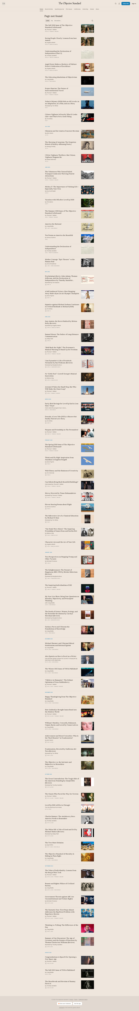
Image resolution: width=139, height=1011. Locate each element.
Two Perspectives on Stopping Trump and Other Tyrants (61, 558)
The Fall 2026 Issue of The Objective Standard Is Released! (58, 26)
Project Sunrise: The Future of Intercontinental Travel (56, 89)
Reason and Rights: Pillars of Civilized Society (59, 885)
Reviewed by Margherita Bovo (53, 365)
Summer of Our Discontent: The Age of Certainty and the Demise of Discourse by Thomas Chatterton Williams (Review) (61, 940)
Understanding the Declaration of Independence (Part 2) (58, 52)
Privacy (71, 999)
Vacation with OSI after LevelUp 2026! (59, 200)
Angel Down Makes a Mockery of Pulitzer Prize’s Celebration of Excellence (61, 65)
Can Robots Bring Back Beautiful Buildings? (61, 482)
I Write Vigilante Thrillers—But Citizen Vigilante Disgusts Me (60, 156)
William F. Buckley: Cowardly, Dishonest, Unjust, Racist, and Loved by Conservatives (61, 724)
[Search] (115, 3)
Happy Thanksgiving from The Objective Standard (60, 698)
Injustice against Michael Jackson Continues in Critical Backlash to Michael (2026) (62, 306)
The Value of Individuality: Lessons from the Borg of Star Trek (60, 871)
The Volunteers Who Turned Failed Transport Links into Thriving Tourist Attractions (59, 174)
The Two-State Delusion (54, 843)
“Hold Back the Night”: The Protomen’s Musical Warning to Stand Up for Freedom (61, 349)
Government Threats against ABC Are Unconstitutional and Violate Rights (59, 898)
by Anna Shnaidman (50, 264)
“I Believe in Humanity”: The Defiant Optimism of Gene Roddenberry (59, 681)
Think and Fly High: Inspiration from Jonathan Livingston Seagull (59, 459)
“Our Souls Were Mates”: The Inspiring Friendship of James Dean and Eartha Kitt (61, 530)
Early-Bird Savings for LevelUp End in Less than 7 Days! (61, 405)
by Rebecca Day (49, 378)
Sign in (134, 3)
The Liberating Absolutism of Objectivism (61, 77)
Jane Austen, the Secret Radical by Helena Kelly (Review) (61, 322)
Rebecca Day (54, 380)
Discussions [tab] (57, 20)
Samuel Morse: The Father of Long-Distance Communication (62, 335)
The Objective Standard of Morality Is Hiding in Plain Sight (59, 855)
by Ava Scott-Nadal (50, 191)
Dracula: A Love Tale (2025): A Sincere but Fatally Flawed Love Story (61, 418)
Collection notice (83, 999)
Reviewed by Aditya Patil (52, 834)
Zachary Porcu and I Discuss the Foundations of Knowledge (57, 628)
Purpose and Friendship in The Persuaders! (61, 430)
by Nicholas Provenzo (51, 561)
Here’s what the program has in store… (56, 408)
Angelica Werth (53, 44)
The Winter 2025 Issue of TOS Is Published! (61, 669)
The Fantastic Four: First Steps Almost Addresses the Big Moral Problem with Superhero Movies (59, 912)
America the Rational (53, 224)
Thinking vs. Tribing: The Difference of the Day (61, 926)
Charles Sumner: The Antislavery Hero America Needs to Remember (60, 817)
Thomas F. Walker (53, 31)
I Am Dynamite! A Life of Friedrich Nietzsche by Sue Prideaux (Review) (58, 362)
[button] (41, 9)
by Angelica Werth (50, 544)
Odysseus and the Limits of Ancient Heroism (62, 131)
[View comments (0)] (57, 34)
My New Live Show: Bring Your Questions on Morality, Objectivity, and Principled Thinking (62, 598)
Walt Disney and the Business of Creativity (61, 471)
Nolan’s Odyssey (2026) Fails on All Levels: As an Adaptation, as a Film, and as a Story (62, 102)
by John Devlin (49, 740)
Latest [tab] (47, 20)
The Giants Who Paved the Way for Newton (61, 794)
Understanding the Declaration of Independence (58, 247)
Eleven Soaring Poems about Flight (58, 504)
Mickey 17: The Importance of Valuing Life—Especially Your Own (62, 188)
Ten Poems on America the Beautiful (59, 235)
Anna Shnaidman (55, 265)
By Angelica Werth (50, 42)
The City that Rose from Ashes (53, 807)
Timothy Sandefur (54, 57)
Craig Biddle (52, 81)
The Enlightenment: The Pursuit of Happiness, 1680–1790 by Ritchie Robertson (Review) (61, 572)
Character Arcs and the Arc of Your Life (60, 542)
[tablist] (53, 20)
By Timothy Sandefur (51, 55)
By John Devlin (49, 133)
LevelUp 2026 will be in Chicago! (57, 805)
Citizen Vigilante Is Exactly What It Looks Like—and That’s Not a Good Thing (61, 115)
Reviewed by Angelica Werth (53, 325)
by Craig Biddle (49, 79)
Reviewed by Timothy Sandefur (53, 785)
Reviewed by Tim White (51, 106)
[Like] (46, 500)
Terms (76, 999)
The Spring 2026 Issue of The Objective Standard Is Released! (60, 446)
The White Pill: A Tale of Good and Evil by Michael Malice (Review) (61, 831)
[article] (69, 29)
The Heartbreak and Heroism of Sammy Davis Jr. (60, 982)
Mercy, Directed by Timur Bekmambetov (60, 493)
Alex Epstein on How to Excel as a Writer (60, 656)
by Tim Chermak (49, 473)
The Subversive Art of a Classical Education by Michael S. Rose (61, 517)
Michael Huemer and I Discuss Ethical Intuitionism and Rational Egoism (59, 644)
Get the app (77, 1003)
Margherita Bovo (56, 367)
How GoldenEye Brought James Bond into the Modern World (61, 711)
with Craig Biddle (50, 603)
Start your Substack (65, 1003)
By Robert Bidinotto (50, 159)
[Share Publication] (119, 3)
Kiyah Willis (57, 846)
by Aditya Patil (49, 338)
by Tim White (48, 309)
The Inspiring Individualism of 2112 (58, 585)
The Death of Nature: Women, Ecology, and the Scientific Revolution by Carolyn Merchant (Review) (61, 614)
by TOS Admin (49, 202)
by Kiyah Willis (49, 845)
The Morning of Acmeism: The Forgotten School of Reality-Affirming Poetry (60, 143)
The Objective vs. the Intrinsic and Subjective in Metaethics (58, 763)
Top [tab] (52, 20)
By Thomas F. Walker (51, 29)
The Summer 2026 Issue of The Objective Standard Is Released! (60, 212)
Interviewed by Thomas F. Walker (54, 484)
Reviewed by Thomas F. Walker (53, 495)
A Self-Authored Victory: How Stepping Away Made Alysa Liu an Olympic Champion (62, 292)
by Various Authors (50, 237)
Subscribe (126, 3)
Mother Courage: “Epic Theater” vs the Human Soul (60, 260)
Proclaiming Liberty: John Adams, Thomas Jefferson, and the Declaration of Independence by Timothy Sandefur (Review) (61, 278)
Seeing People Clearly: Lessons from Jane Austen (61, 39)
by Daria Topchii (49, 295)
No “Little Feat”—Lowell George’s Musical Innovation (61, 375)
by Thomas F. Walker (51, 215)
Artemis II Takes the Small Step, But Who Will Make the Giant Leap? (60, 388)
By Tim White (48, 118)
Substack (61, 1007)
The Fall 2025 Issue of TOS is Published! (60, 970)
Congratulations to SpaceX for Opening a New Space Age (60, 958)
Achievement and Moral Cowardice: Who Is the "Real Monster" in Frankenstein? (61, 737)
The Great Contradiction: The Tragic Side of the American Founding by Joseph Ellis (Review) (62, 781)
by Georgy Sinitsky (50, 146)
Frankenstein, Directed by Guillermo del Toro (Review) (60, 750)
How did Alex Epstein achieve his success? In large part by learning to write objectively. (61, 659)
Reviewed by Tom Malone (52, 282)
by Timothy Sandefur (51, 251)
